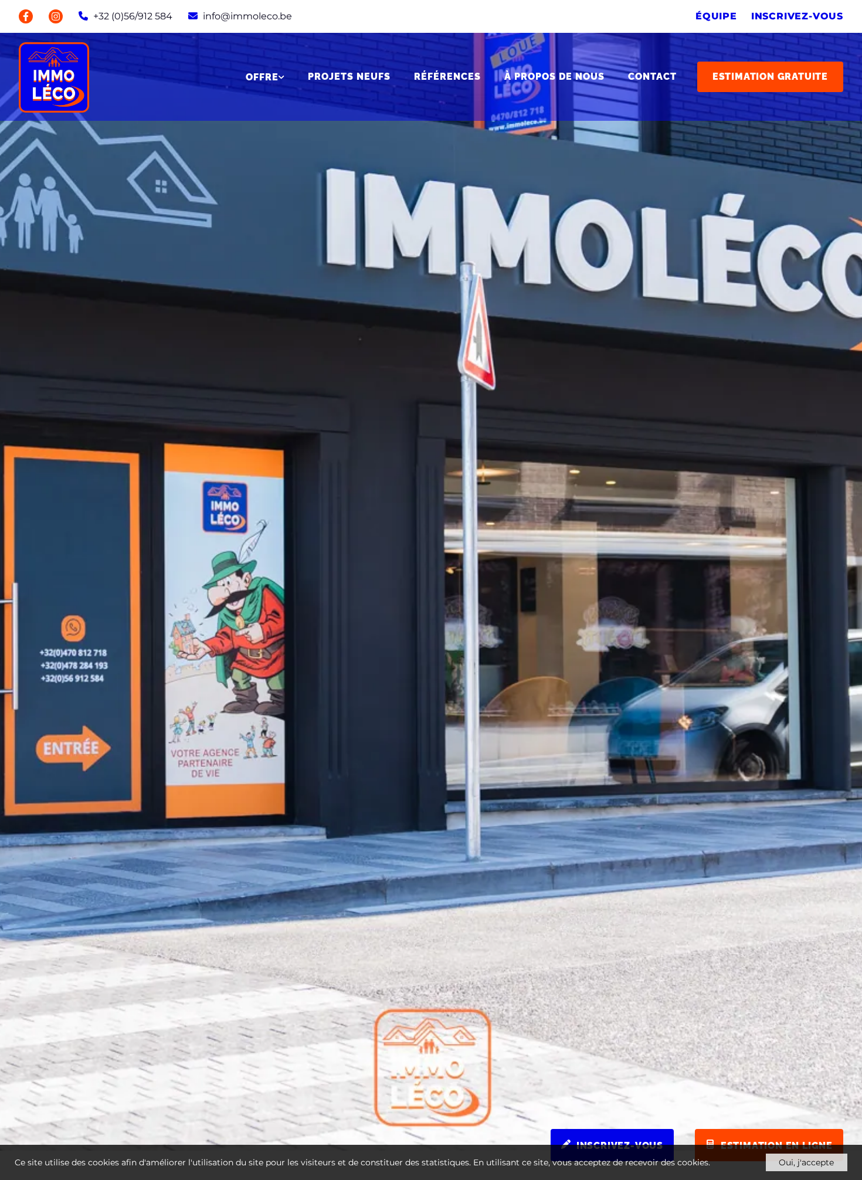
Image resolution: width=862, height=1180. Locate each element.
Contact (652, 77)
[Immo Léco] (54, 76)
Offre (262, 77)
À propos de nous (554, 77)
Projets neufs (349, 77)
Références (447, 77)
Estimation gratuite (770, 76)
